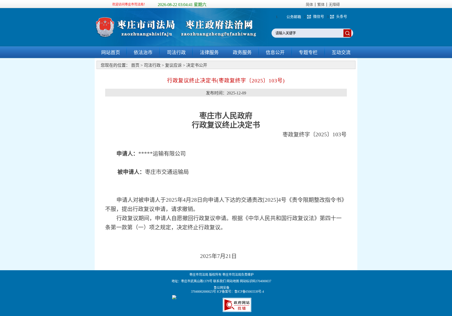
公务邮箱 (293, 17)
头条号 (341, 17)
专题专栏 (308, 52)
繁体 (321, 5)
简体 (309, 5)
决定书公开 (196, 65)
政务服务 (242, 52)
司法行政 (176, 52)
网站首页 (110, 52)
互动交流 (341, 52)
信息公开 (275, 52)
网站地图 (233, 281)
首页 (135, 65)
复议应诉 (173, 65)
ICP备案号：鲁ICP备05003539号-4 (240, 292)
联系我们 (219, 281)
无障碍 (334, 5)
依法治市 (143, 52)
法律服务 (209, 52)
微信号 (318, 17)
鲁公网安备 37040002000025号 (203, 290)
